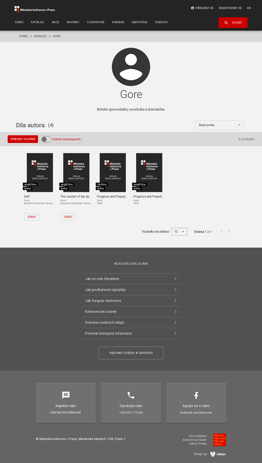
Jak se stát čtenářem (102, 279)
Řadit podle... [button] (208, 125)
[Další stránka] (229, 232)
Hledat (233, 23)
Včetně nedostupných (66, 139)
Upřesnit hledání (22, 139)
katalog (40, 36)
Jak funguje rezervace (103, 301)
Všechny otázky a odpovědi (131, 353)
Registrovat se (230, 8)
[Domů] (34, 9)
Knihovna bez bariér (101, 311)
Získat (31, 216)
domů (23, 36)
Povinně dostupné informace (108, 333)
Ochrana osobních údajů (104, 322)
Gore (56, 36)
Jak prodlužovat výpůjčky (105, 290)
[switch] (46, 139)
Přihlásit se (202, 8)
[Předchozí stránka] (221, 232)
